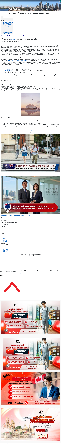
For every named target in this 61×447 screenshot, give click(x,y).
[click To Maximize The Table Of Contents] (2, 17)
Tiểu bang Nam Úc (8, 69)
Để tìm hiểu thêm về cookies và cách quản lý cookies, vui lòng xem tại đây (12, 273)
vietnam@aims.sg (38, 78)
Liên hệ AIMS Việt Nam (6, 241)
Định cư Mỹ (5, 251)
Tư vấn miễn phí (30, 130)
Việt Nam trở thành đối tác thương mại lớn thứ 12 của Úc (17, 60)
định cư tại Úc (13, 39)
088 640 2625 (2, 267)
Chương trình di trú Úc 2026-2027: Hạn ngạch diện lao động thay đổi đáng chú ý (15, 215)
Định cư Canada (5, 249)
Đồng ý (1, 275)
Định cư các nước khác (7, 252)
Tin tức (4, 239)
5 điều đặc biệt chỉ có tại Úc (15, 80)
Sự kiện (4, 238)
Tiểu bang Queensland (9, 70)
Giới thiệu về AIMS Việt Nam (7, 237)
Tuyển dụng (5, 240)
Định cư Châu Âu (6, 248)
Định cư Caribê (5, 250)
